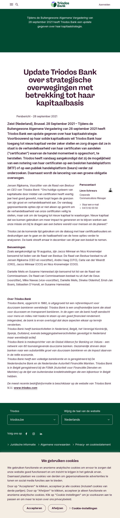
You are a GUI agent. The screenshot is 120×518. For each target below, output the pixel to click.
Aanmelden (104, 4)
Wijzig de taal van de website (82, 411)
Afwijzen (57, 508)
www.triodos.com (25, 387)
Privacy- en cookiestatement (93, 444)
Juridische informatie (23, 444)
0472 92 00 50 (90, 208)
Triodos (14, 411)
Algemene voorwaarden (55, 444)
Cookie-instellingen (84, 508)
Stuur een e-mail (90, 204)
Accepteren (34, 508)
